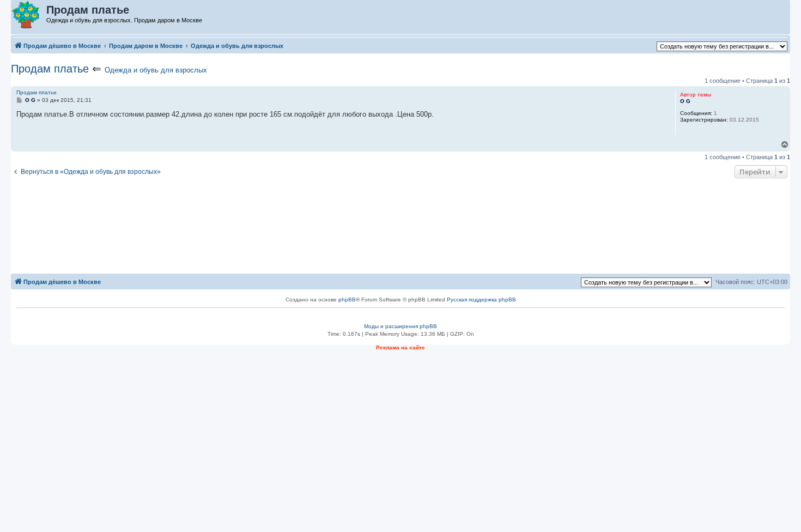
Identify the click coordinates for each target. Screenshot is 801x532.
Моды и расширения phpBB (400, 326)
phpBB (347, 300)
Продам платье (50, 69)
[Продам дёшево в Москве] (29, 15)
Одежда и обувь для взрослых (156, 70)
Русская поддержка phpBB (481, 300)
